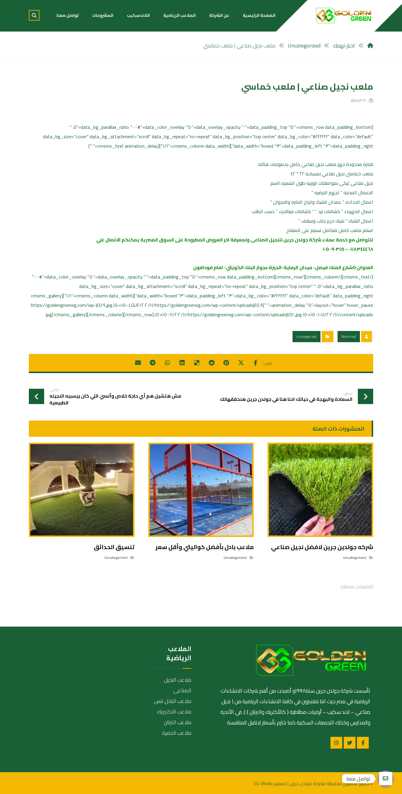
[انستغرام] (336, 743)
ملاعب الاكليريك (174, 711)
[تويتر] (350, 743)
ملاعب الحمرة (176, 733)
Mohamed (348, 336)
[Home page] (370, 45)
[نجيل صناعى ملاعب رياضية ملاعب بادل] (343, 15)
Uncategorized (306, 336)
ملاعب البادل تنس (172, 701)
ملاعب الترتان (177, 722)
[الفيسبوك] (363, 743)
